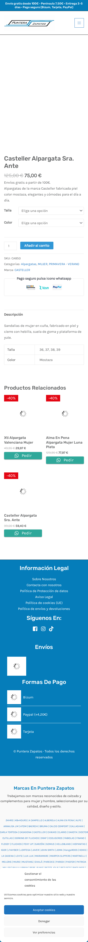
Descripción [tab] (13, 314)
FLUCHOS (16, 844)
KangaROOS (71, 850)
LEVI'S (19, 855)
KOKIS (82, 850)
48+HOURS (21, 820)
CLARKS (62, 832)
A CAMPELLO (36, 820)
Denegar (44, 921)
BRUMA (44, 826)
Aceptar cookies (44, 910)
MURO (16, 861)
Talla (7, 210)
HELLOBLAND (63, 844)
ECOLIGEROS (55, 838)
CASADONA (25, 832)
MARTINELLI (78, 855)
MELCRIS (6, 861)
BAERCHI (33, 826)
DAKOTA (72, 832)
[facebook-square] (36, 628)
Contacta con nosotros (44, 585)
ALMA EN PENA (66, 820)
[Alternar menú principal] (79, 23)
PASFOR (70, 861)
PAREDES (49, 861)
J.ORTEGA (25, 850)
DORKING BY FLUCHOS (27, 838)
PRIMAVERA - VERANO (64, 264)
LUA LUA (28, 855)
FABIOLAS (69, 838)
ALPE (78, 820)
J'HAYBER (13, 850)
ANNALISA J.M (10, 826)
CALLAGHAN (76, 826)
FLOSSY (5, 844)
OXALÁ (38, 861)
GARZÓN (39, 844)
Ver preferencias (44, 932)
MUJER (42, 264)
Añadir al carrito (36, 245)
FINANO (80, 838)
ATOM (23, 826)
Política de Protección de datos (44, 591)
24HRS (9, 820)
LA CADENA (7, 855)
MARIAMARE (41, 855)
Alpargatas (28, 264)
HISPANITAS (79, 844)
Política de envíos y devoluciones (44, 609)
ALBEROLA (50, 820)
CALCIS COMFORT (59, 826)
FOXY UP (28, 844)
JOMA (59, 850)
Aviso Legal (44, 597)
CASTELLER (22, 270)
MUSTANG (27, 861)
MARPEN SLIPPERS (60, 855)
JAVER (35, 850)
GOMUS (50, 844)
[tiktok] (52, 628)
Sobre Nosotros (44, 579)
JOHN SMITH (47, 850)
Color (8, 222)
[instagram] (44, 628)
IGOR (3, 850)
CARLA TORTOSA (9, 832)
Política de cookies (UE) (44, 603)
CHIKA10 (51, 832)
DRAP (44, 838)
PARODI (60, 861)
